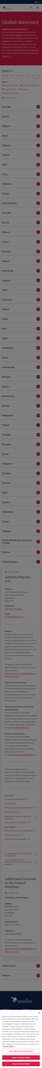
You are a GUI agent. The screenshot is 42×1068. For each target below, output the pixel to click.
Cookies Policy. (8, 1046)
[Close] (39, 1012)
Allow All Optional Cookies (21, 1064)
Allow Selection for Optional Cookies (21, 1051)
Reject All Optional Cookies (21, 1058)
